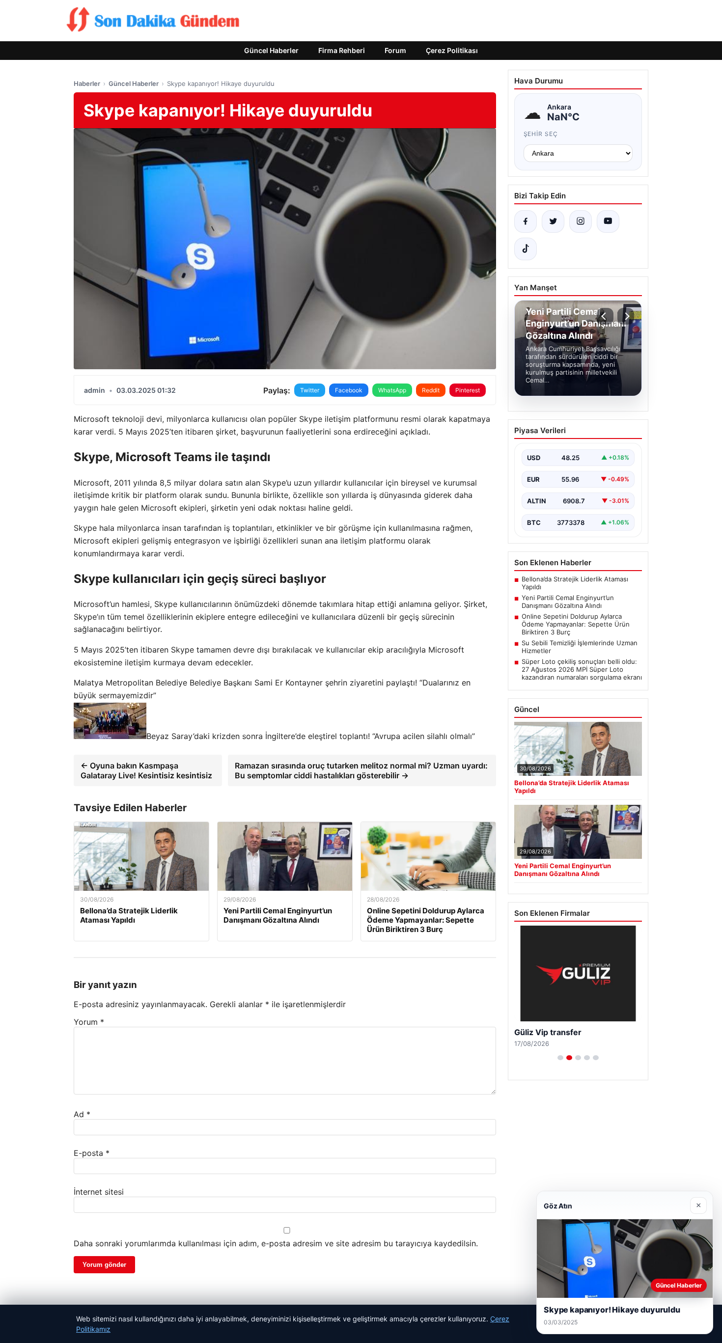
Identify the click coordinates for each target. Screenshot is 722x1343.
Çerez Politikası (452, 50)
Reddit (431, 390)
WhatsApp (392, 390)
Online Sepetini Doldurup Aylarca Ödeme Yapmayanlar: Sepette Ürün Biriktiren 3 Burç (576, 624)
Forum (395, 50)
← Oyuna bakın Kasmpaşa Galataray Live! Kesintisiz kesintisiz (146, 770)
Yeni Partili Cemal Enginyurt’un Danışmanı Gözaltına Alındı (568, 601)
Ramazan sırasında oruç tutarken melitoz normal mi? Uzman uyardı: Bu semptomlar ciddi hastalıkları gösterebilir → (361, 770)
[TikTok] (525, 249)
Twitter (309, 390)
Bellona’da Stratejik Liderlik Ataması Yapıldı (575, 583)
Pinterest (467, 390)
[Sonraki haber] (625, 316)
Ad (82, 1114)
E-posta (92, 1153)
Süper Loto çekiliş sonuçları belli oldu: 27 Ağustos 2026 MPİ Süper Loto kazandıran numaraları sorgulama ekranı (582, 669)
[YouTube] (608, 221)
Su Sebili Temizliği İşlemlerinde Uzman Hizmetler (580, 647)
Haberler (87, 83)
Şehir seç (541, 133)
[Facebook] (525, 221)
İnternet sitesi (99, 1192)
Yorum (89, 1022)
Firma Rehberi (341, 50)
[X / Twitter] (553, 221)
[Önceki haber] (605, 316)
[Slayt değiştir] (560, 1057)
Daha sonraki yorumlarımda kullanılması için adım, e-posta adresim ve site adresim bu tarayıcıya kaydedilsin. (276, 1243)
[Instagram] (580, 221)
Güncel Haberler (271, 50)
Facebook (348, 390)
